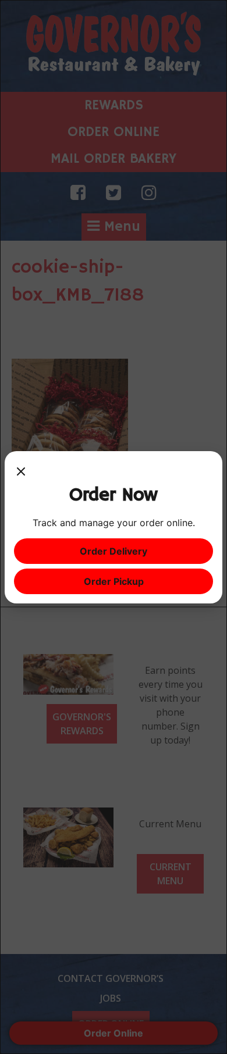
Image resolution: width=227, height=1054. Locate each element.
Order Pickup (114, 581)
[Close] (21, 472)
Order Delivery (113, 551)
